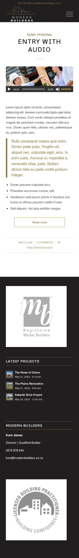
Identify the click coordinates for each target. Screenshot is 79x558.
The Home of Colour (27, 372)
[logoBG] (33, 14)
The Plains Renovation (29, 383)
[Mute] (58, 89)
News (31, 34)
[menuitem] (67, 14)
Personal (44, 34)
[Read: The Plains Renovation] (9, 385)
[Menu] (67, 14)
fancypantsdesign (39, 247)
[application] (39, 89)
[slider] (67, 89)
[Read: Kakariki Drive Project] (9, 396)
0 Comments (44, 242)
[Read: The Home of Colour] (9, 374)
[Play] (9, 89)
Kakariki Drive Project (28, 395)
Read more (39, 222)
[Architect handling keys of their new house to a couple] (39, 79)
